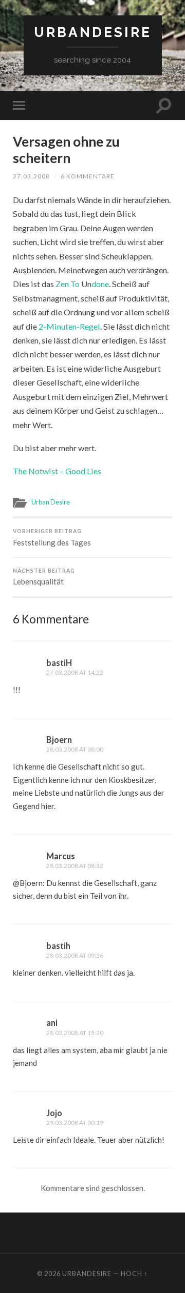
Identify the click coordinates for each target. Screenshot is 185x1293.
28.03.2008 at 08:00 (74, 749)
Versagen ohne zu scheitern (66, 149)
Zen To (68, 284)
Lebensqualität (44, 577)
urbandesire (93, 32)
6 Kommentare (88, 176)
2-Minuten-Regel (69, 326)
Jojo (54, 1113)
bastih (58, 946)
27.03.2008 (31, 176)
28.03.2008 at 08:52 (74, 866)
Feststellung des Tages (52, 537)
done (100, 284)
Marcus (60, 856)
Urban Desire (50, 502)
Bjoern (59, 739)
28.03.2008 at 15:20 (74, 1033)
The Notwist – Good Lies (57, 471)
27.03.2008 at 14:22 (74, 672)
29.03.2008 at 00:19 (74, 1122)
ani (52, 1022)
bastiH (59, 663)
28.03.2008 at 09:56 (74, 955)
